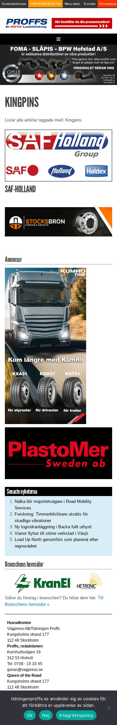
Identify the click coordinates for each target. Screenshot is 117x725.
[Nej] (109, 707)
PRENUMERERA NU (45, 4)
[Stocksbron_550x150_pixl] (58, 221)
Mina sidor (72, 4)
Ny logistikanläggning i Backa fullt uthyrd (53, 526)
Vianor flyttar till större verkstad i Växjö (51, 533)
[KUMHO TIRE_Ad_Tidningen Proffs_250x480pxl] (45, 345)
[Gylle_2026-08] (58, 64)
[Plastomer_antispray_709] (58, 452)
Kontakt (90, 4)
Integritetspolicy (76, 715)
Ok (30, 715)
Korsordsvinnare (14, 4)
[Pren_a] (81, 23)
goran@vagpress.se (25, 669)
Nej (45, 715)
